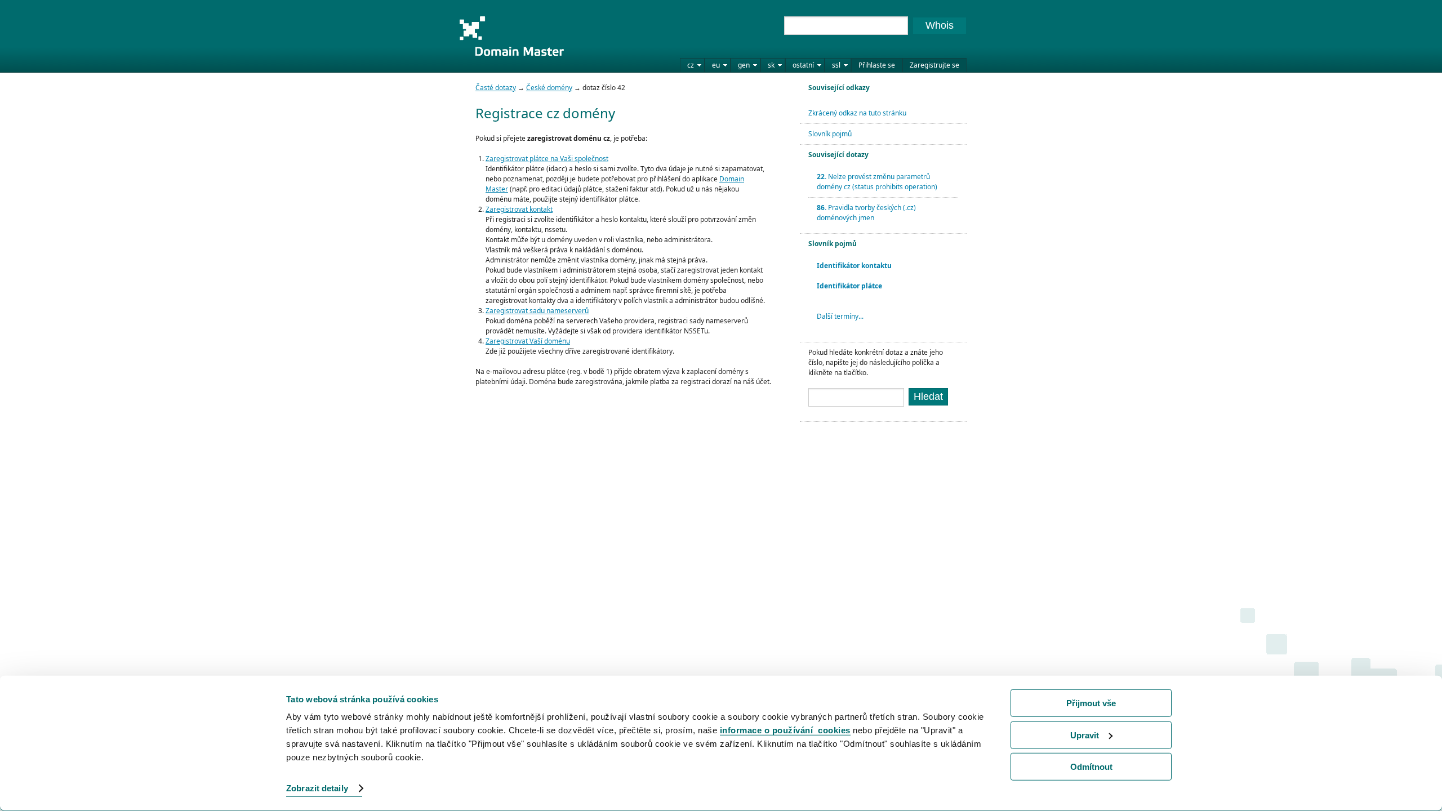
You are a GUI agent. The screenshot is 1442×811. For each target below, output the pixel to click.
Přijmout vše (1091, 703)
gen (744, 65)
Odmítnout (1091, 767)
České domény (549, 87)
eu (716, 65)
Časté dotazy (495, 87)
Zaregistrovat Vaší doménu (528, 341)
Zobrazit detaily (317, 788)
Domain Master (511, 36)
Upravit (1084, 734)
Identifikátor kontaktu (854, 265)
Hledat (928, 396)
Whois (939, 25)
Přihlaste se (876, 65)
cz (690, 65)
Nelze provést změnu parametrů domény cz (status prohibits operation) (877, 181)
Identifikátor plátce (849, 286)
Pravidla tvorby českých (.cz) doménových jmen (866, 212)
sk (771, 65)
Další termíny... (840, 316)
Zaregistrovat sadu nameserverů (537, 310)
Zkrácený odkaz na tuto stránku (857, 113)
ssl (836, 65)
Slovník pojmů (830, 134)
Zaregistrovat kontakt (519, 209)
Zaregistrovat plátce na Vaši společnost (547, 158)
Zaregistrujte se (934, 65)
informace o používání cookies (785, 730)
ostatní (803, 65)
